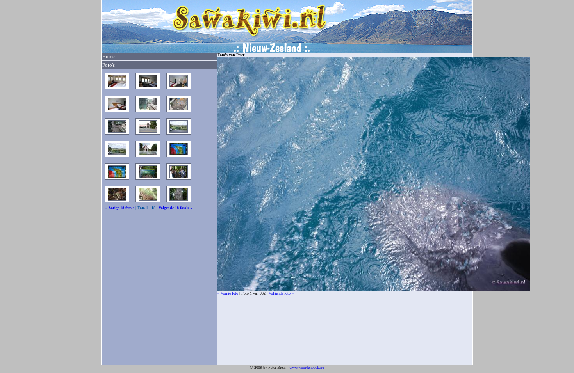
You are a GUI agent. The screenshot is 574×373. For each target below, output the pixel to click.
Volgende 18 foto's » (175, 208)
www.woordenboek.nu (306, 367)
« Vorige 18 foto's (119, 208)
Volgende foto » (281, 293)
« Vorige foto (227, 293)
